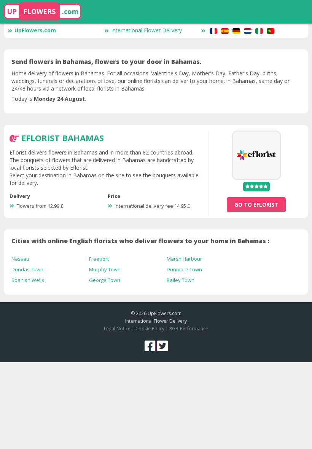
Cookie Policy (149, 328)
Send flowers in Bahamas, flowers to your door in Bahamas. (106, 61)
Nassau (20, 258)
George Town (104, 280)
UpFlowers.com (35, 30)
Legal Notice (117, 328)
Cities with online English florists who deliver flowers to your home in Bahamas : (140, 241)
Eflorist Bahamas (62, 137)
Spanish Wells (27, 280)
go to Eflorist (256, 204)
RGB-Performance (188, 328)
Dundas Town (27, 269)
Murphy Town (105, 269)
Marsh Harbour (184, 258)
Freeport (99, 258)
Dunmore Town (184, 269)
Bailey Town (180, 280)
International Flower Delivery (146, 30)
